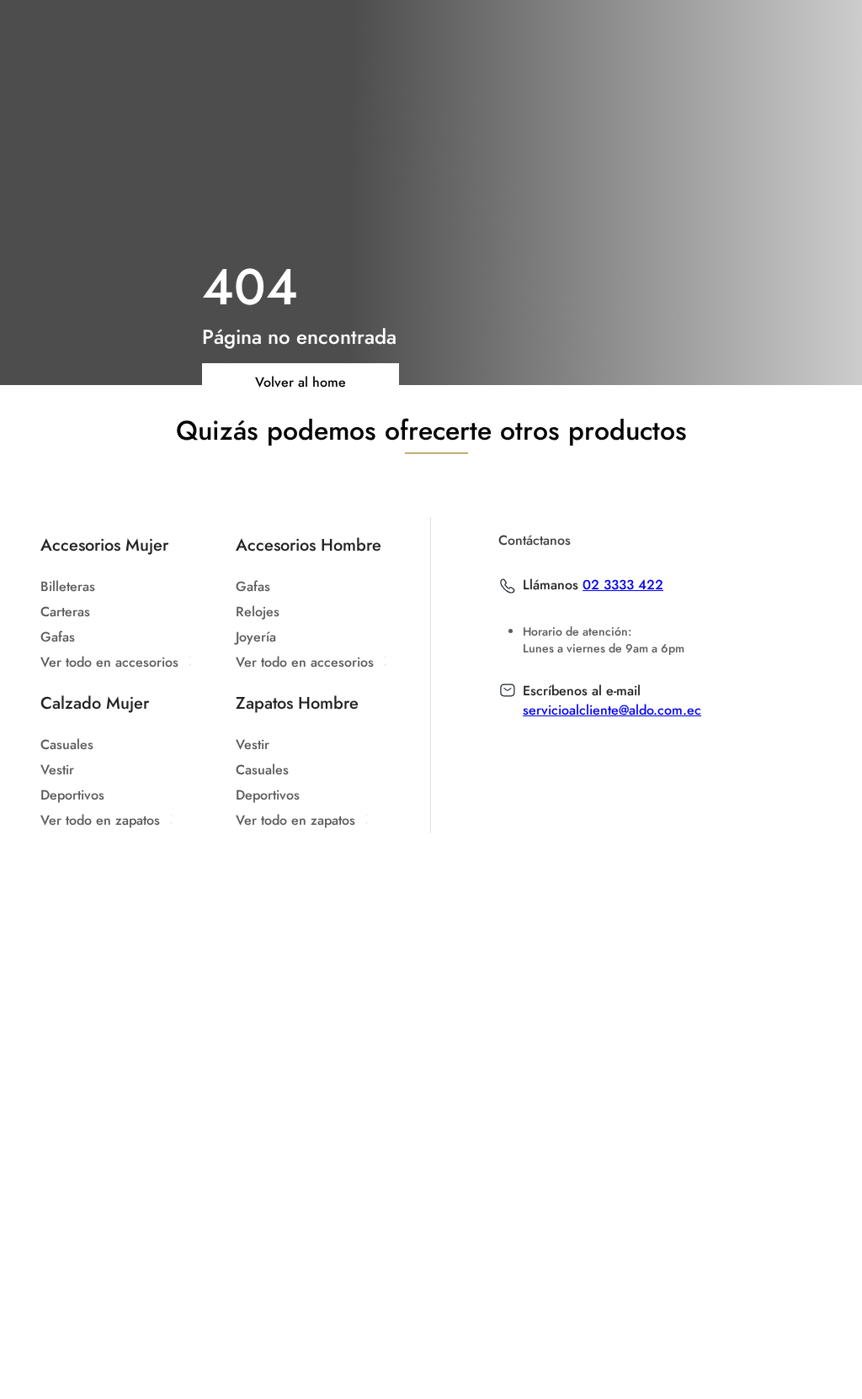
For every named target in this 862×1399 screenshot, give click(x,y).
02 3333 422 (623, 585)
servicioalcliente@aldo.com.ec (612, 710)
